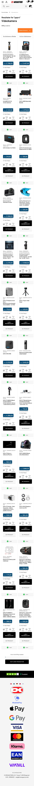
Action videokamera (25, 36)
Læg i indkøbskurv (9, 170)
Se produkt (9, 76)
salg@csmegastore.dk (22, 777)
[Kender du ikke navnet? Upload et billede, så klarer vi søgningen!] (30, 6)
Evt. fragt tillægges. (6, 67)
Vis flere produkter (17, 661)
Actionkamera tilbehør (9, 36)
